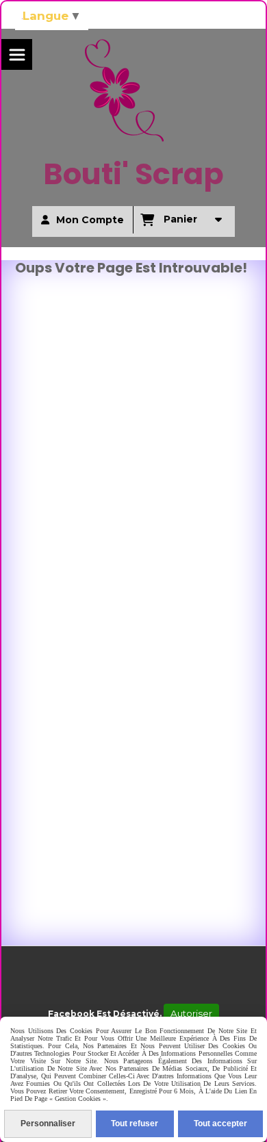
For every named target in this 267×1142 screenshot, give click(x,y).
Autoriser (191, 1013)
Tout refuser (134, 1123)
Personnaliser (48, 1123)
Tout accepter (220, 1123)
